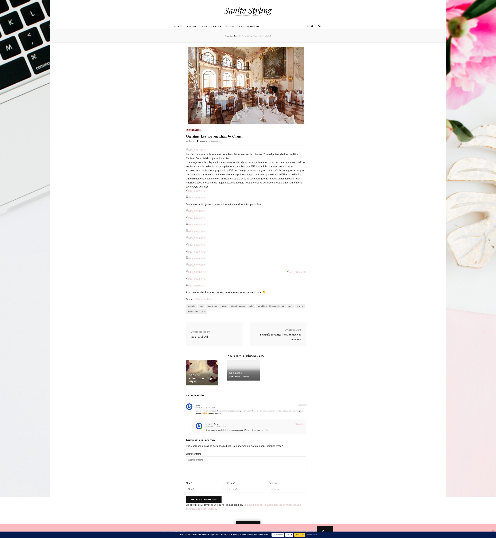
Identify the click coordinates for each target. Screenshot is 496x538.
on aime (300, 306)
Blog (204, 26)
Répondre (302, 405)
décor (224, 306)
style (204, 311)
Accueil (178, 26)
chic (201, 306)
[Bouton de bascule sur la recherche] (319, 26)
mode (290, 306)
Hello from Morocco (239, 376)
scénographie (193, 311)
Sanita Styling (248, 10)
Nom (189, 483)
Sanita (191, 141)
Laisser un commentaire (209, 141)
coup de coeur (213, 306)
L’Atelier (216, 26)
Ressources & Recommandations (243, 26)
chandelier (191, 306)
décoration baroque (238, 306)
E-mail (231, 483)
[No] (492, 531)
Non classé (193, 130)
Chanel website (203, 299)
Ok (324, 531)
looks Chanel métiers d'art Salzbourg (271, 306)
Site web (273, 483)
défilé (251, 306)
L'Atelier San (212, 424)
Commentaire (193, 453)
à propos (192, 26)
